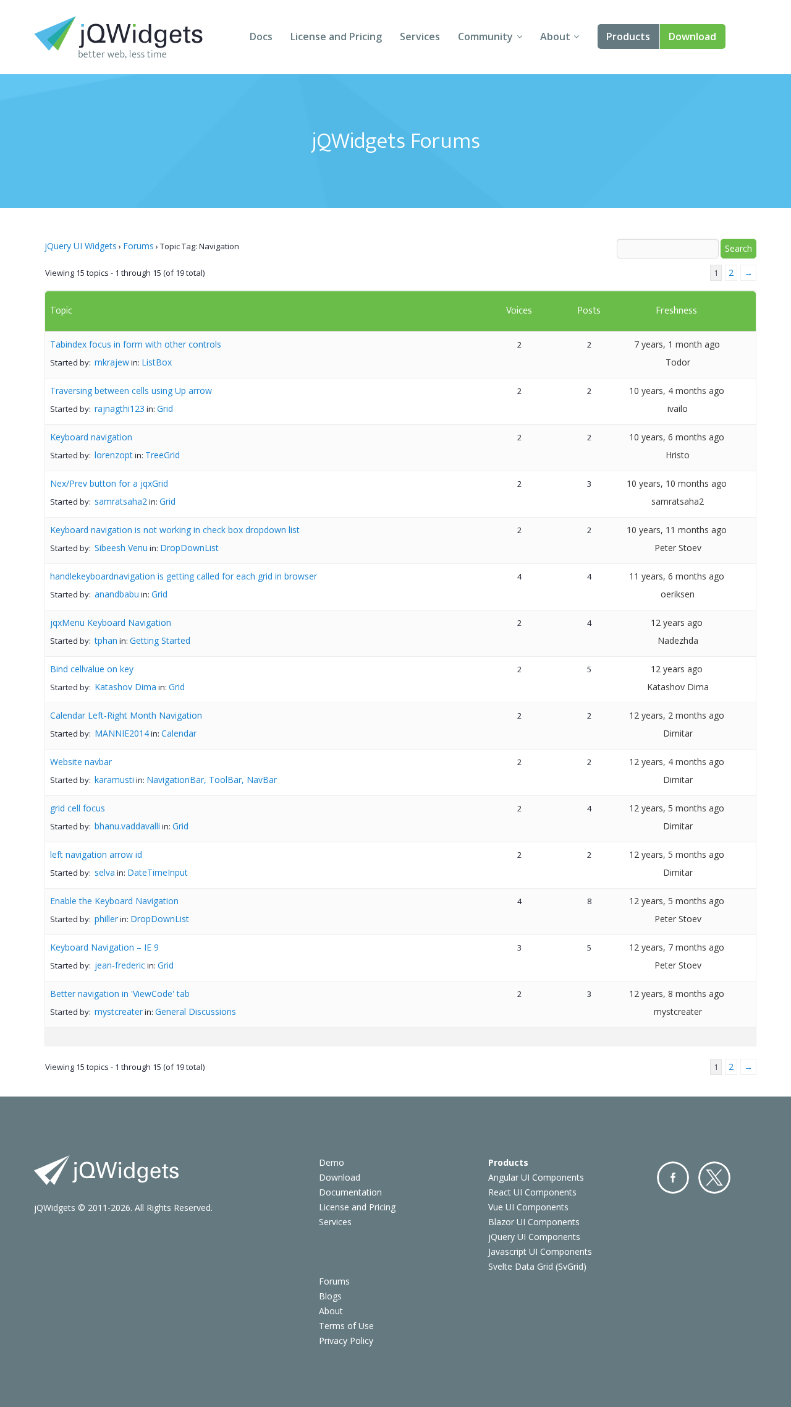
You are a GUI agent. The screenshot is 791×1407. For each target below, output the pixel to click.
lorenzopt (114, 455)
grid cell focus (77, 808)
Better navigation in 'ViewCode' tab (120, 993)
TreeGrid (162, 455)
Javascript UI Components (540, 1251)
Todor (678, 362)
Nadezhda (678, 640)
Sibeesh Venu (121, 548)
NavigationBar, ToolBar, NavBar (211, 779)
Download (692, 36)
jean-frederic (120, 965)
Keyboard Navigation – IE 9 (104, 947)
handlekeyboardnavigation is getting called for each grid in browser (183, 576)
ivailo (677, 408)
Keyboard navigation (91, 437)
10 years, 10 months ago (677, 483)
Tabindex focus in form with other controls (135, 344)
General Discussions (195, 1011)
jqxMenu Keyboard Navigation (110, 622)
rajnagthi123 (120, 408)
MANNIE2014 (122, 733)
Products (628, 36)
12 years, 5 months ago (676, 808)
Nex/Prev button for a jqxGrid (109, 483)
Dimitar (678, 733)
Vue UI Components (528, 1207)
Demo (331, 1162)
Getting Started (160, 640)
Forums (138, 246)
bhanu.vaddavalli (127, 826)
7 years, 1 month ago (677, 344)
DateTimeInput (157, 872)
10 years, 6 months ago (676, 437)
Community (485, 36)
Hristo (678, 455)
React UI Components (532, 1192)
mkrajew (112, 362)
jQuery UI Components (534, 1236)
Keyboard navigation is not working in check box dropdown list (175, 530)
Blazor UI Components (534, 1222)
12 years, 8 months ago (676, 993)
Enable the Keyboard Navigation (114, 901)
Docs (261, 36)
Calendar (179, 733)
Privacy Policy (346, 1340)
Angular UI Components (536, 1177)
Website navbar (81, 762)
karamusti (114, 779)
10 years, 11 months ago (677, 530)
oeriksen (678, 594)
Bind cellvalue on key (91, 669)
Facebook (673, 1177)
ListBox (157, 362)
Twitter (714, 1177)
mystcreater (119, 1011)
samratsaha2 (121, 501)
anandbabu (117, 594)
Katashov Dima (125, 687)
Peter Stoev (677, 548)
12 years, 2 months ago (676, 715)
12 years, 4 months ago (676, 762)
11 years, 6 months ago (676, 576)
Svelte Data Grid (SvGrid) (537, 1266)
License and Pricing (336, 36)
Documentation (350, 1192)
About (555, 36)
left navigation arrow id (96, 854)
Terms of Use (346, 1326)
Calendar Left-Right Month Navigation (126, 715)
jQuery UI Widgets (80, 246)
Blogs (330, 1296)
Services (420, 36)
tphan (106, 640)
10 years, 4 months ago (676, 390)
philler (106, 919)
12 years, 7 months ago (676, 947)
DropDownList (189, 548)
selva (105, 872)
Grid (165, 408)
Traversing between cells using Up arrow (131, 390)
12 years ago (677, 622)
